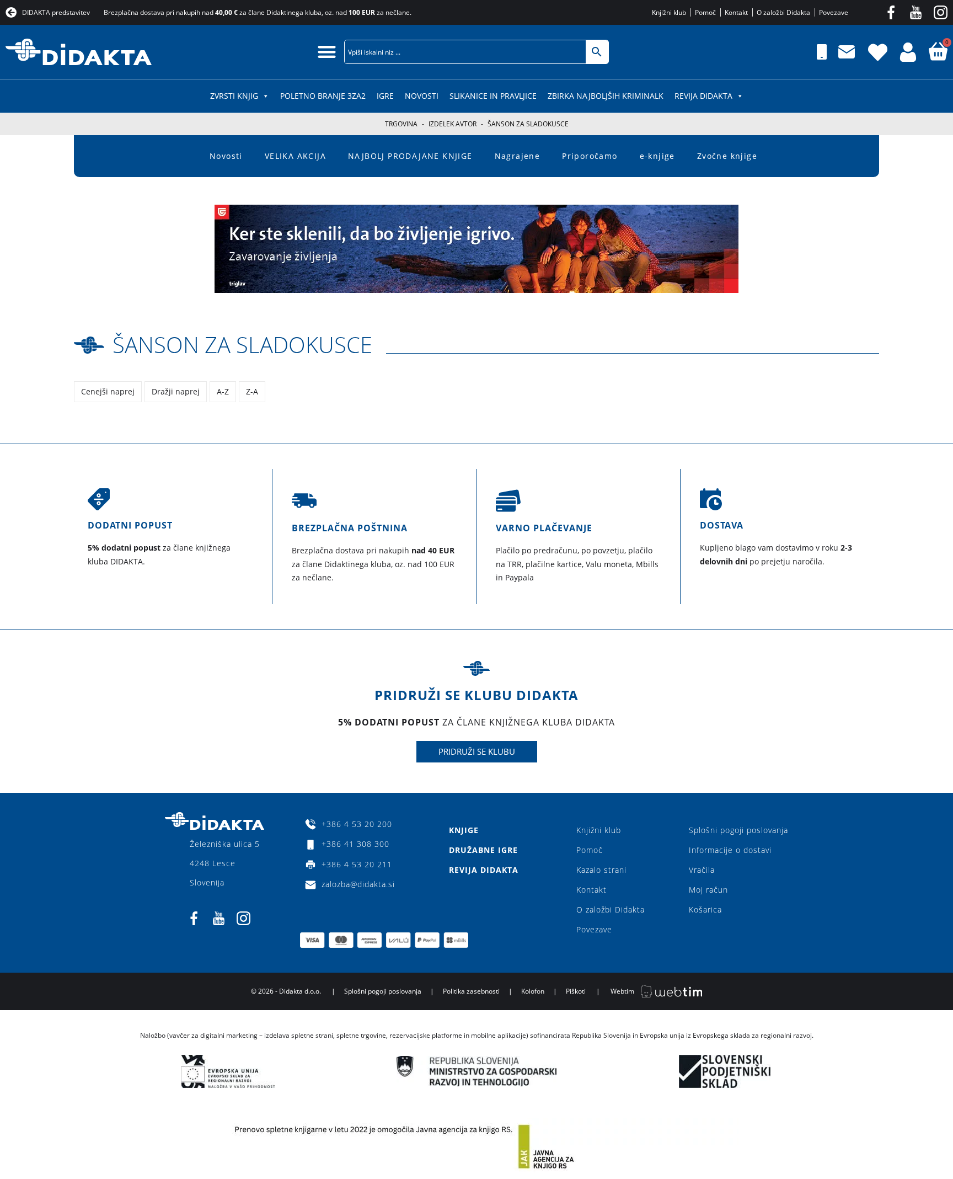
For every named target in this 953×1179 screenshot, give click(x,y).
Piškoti (576, 991)
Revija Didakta (703, 95)
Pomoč (589, 850)
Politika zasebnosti (471, 991)
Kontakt (591, 889)
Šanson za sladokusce (242, 344)
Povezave (594, 929)
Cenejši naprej (108, 391)
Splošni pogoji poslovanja (738, 830)
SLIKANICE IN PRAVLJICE (493, 95)
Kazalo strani (601, 870)
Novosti (421, 95)
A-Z (223, 391)
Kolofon (532, 991)
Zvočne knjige (727, 156)
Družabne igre (483, 850)
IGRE (385, 95)
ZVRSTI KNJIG (234, 95)
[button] (326, 51)
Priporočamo (589, 156)
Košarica (705, 909)
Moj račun (708, 889)
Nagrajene (517, 156)
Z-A (252, 391)
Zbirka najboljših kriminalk (605, 95)
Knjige (464, 830)
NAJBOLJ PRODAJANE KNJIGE (410, 156)
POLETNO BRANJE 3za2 (323, 95)
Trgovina (401, 124)
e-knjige (657, 156)
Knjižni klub (598, 830)
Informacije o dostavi (730, 850)
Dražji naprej (176, 391)
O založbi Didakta (610, 909)
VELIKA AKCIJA (295, 156)
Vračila (702, 870)
